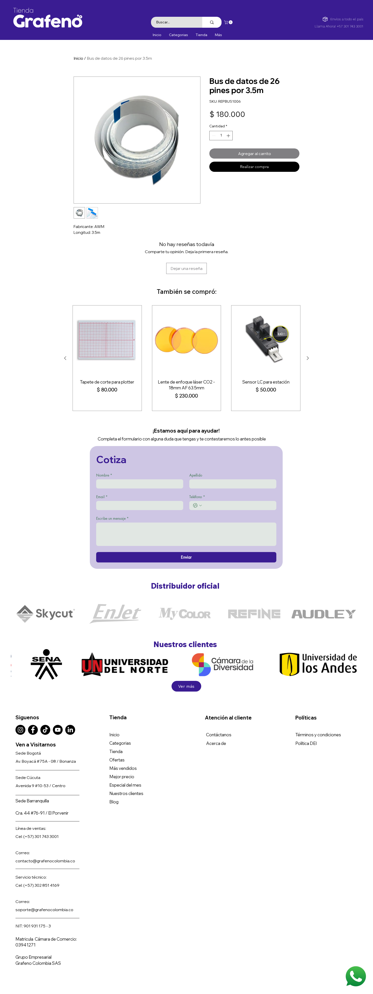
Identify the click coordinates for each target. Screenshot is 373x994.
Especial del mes (125, 785)
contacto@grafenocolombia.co (45, 860)
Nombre (104, 475)
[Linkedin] (70, 730)
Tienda (116, 751)
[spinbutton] (221, 135)
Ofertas (117, 759)
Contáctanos (218, 734)
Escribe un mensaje (112, 518)
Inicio (78, 58)
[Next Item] (350, 614)
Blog (113, 801)
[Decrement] (213, 135)
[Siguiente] (308, 358)
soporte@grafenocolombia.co (44, 909)
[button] (228, 22)
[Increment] (229, 135)
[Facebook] (33, 730)
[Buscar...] (212, 22)
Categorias (120, 743)
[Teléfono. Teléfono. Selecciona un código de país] (197, 505)
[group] (186, 358)
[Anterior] (65, 358)
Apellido (195, 475)
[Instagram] (20, 730)
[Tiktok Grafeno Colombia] (45, 730)
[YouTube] (58, 730)
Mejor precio (121, 776)
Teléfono (197, 497)
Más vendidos (123, 768)
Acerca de (216, 743)
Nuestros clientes (126, 793)
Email (102, 497)
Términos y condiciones (318, 734)
